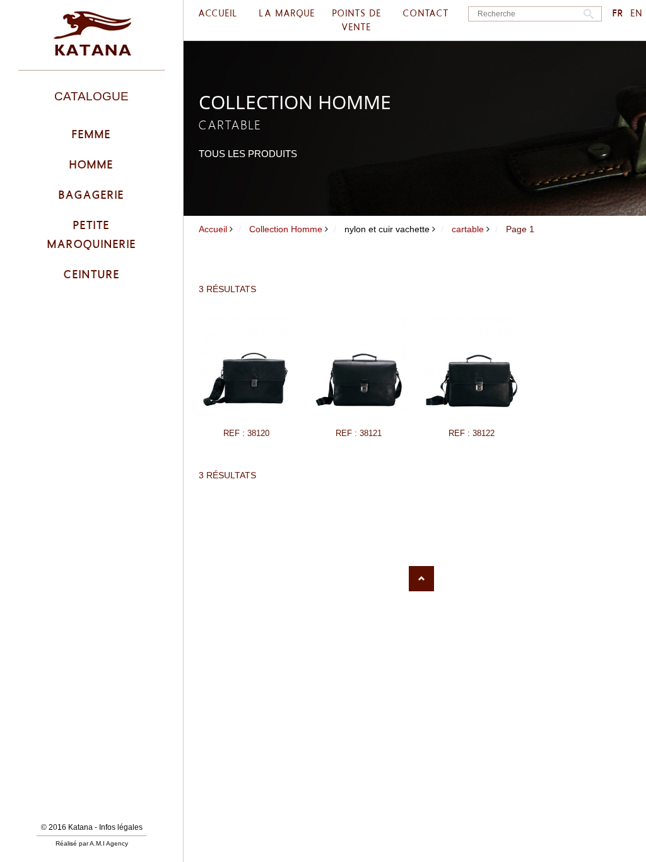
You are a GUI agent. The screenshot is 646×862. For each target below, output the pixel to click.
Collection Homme (285, 229)
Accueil (213, 229)
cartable (468, 229)
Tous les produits (248, 153)
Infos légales (121, 827)
